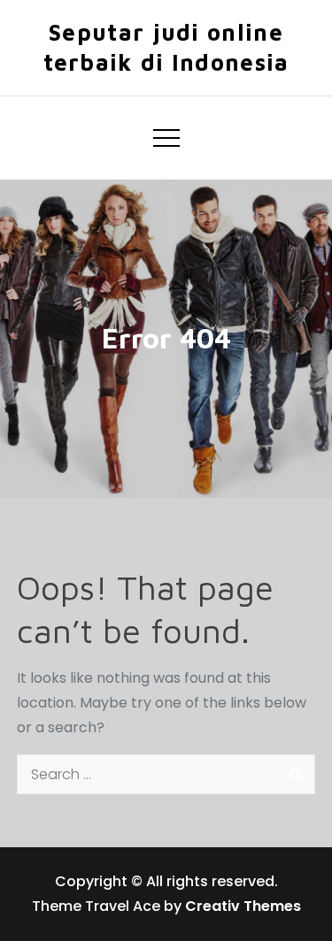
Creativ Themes (243, 906)
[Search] (295, 774)
